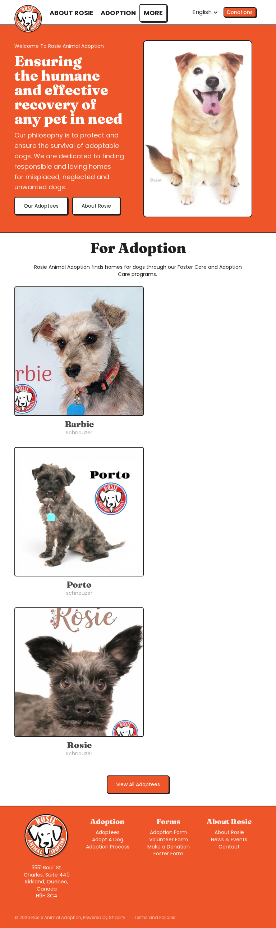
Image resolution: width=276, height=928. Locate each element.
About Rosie (96, 205)
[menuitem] (153, 13)
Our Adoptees (41, 205)
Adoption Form (168, 832)
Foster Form (168, 853)
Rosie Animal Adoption (56, 917)
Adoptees (108, 832)
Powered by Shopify (104, 917)
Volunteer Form (168, 839)
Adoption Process (107, 846)
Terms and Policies (154, 917)
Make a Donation (168, 846)
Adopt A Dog (107, 839)
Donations (240, 12)
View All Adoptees (138, 784)
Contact (229, 846)
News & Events (229, 839)
